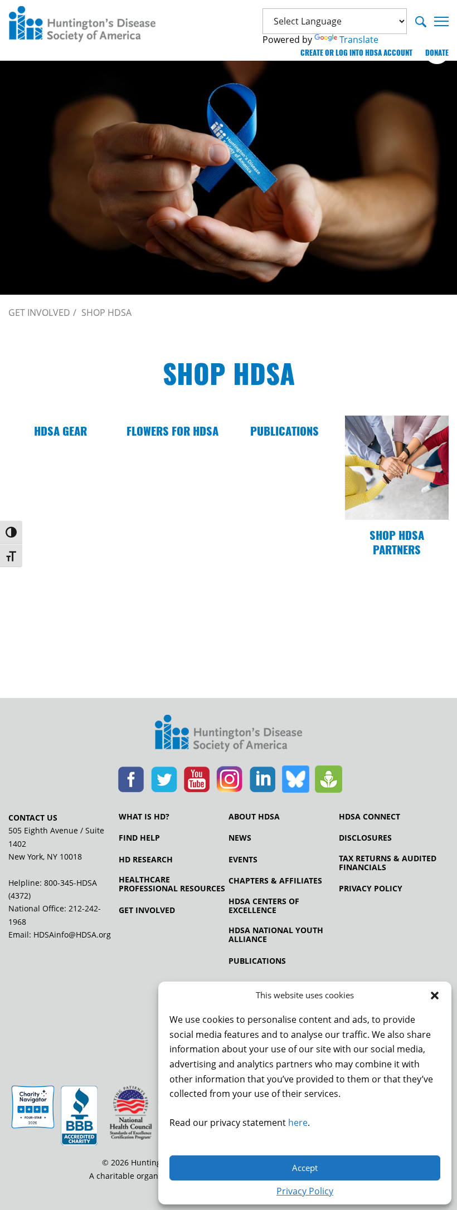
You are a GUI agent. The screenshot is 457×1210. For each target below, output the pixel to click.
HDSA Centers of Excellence (264, 906)
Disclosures (365, 837)
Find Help (139, 837)
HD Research (146, 859)
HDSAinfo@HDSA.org (72, 934)
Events (243, 859)
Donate (437, 52)
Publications (257, 961)
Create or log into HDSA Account (356, 52)
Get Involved (147, 910)
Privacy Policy (304, 1191)
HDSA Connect (369, 816)
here (298, 1122)
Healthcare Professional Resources (172, 884)
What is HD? (144, 816)
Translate (358, 39)
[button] (434, 995)
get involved (39, 312)
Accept (305, 1167)
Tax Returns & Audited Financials (387, 863)
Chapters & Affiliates (275, 880)
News (240, 837)
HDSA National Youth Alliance (276, 935)
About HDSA (254, 816)
